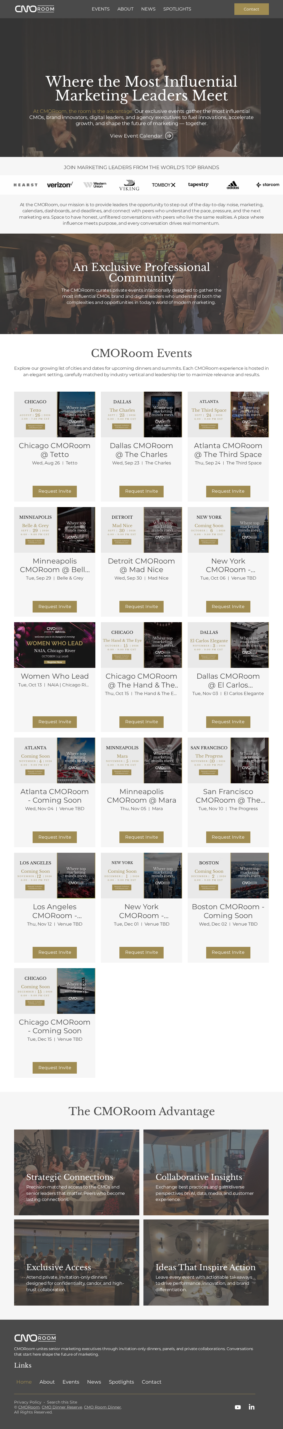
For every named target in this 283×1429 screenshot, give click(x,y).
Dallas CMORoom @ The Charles (141, 450)
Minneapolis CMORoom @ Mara (141, 796)
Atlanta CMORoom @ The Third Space (228, 450)
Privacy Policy (27, 1402)
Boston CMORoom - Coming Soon (228, 911)
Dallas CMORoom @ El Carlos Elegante (228, 680)
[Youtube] (237, 1407)
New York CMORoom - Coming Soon (228, 565)
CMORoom (29, 1407)
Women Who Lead (55, 676)
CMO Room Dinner (102, 1407)
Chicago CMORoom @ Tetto (55, 450)
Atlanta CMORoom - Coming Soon (54, 796)
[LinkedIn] (251, 1407)
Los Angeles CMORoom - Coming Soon (54, 911)
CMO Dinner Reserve (62, 1407)
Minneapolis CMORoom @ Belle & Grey (55, 565)
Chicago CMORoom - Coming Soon (55, 1026)
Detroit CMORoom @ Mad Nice (141, 565)
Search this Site (62, 1402)
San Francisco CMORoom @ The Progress (228, 796)
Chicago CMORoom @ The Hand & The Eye (141, 680)
